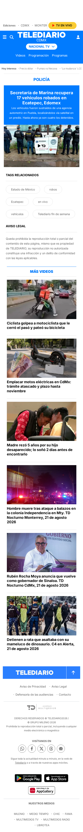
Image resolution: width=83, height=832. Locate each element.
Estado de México (23, 189)
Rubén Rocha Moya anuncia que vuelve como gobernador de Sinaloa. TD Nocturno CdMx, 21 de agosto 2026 (41, 580)
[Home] (41, 35)
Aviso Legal (59, 686)
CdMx (25, 25)
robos (53, 189)
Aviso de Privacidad (33, 686)
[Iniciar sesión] (78, 37)
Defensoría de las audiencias (34, 694)
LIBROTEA (43, 825)
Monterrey (43, 25)
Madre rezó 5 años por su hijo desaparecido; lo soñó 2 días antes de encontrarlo (40, 449)
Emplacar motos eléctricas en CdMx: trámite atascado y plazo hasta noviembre (39, 386)
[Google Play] (28, 778)
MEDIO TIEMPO (39, 813)
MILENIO (19, 813)
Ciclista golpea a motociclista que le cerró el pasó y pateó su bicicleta (38, 325)
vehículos (17, 214)
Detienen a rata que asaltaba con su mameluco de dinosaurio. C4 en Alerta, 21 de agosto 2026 (40, 644)
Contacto (65, 694)
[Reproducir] (41, 145)
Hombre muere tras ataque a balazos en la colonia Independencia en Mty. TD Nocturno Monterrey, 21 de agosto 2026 (41, 515)
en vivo (43, 201)
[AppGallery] (41, 790)
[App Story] (56, 778)
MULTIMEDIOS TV (27, 819)
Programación (39, 55)
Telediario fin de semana (54, 214)
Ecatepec (17, 201)
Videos (20, 55)
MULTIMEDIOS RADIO (56, 819)
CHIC (56, 813)
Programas (59, 55)
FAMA (68, 813)
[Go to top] (73, 672)
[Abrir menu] (4, 37)
